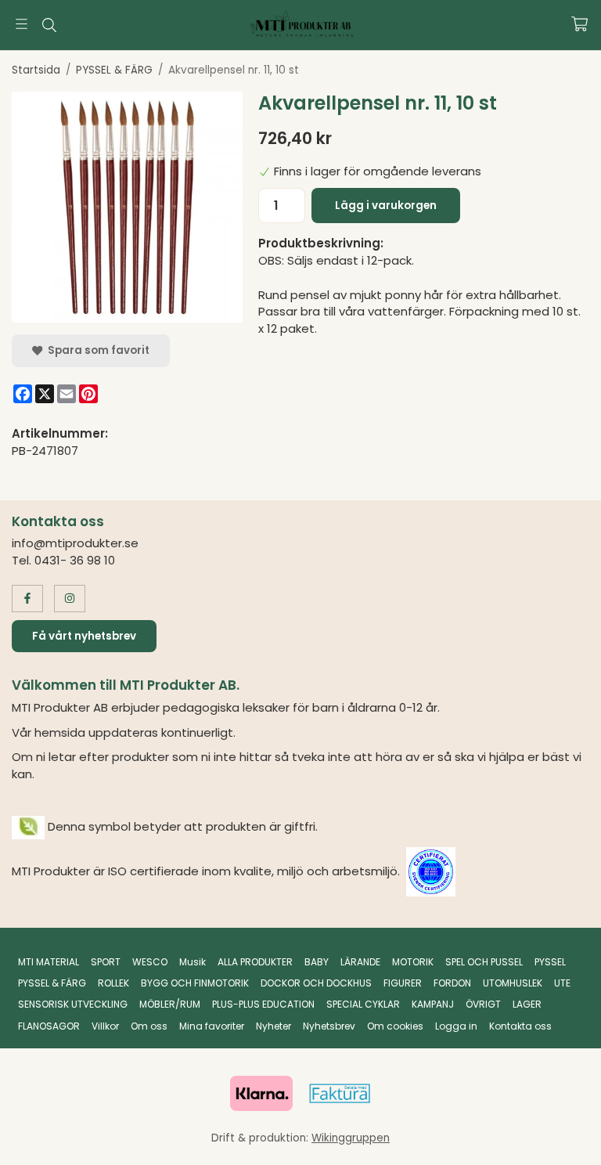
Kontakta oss (520, 1026)
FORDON (452, 983)
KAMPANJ (433, 1004)
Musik (192, 961)
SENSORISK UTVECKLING (73, 1004)
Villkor (105, 1026)
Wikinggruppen (350, 1138)
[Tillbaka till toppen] (13, 1143)
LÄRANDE (360, 961)
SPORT (106, 961)
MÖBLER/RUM (169, 1004)
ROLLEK (113, 983)
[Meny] (21, 24)
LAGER (527, 1004)
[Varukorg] (579, 24)
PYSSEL (550, 961)
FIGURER (402, 983)
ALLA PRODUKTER (255, 961)
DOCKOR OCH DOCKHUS (316, 983)
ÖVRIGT (483, 1004)
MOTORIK (413, 961)
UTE (562, 983)
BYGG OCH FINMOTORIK (195, 983)
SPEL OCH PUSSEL (484, 961)
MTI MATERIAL (48, 961)
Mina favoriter (211, 1026)
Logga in (456, 1026)
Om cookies (395, 1026)
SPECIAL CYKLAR (363, 1004)
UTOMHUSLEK (512, 983)
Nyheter (273, 1026)
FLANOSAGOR (49, 1026)
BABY (316, 961)
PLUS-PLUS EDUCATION (263, 1004)
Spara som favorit (96, 350)
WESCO (149, 961)
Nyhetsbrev (329, 1026)
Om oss (149, 1026)
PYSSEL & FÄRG (52, 983)
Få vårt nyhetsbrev (84, 636)
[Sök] (49, 25)
